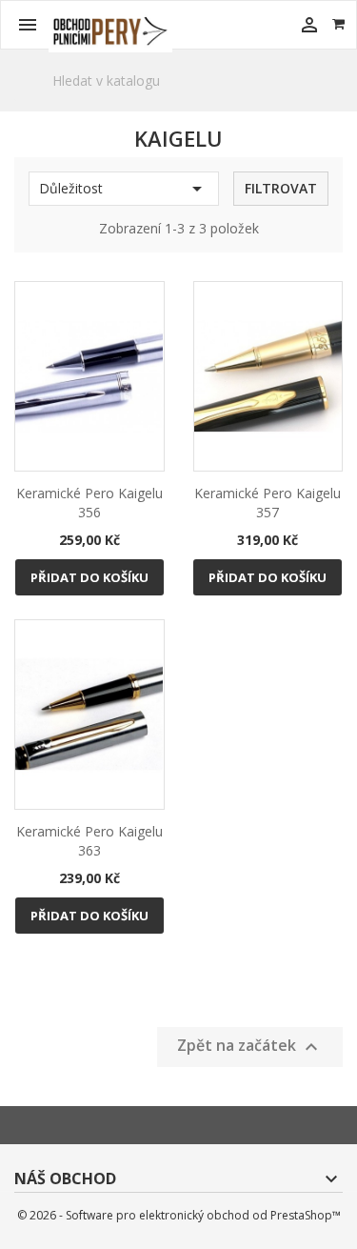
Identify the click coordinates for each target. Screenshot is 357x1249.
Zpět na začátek (250, 1046)
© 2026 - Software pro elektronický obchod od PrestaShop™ (179, 1215)
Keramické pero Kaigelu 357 (267, 502)
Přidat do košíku (89, 577)
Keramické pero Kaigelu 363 (89, 840)
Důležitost (123, 188)
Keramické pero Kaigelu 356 (89, 502)
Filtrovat (281, 188)
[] (335, 101)
